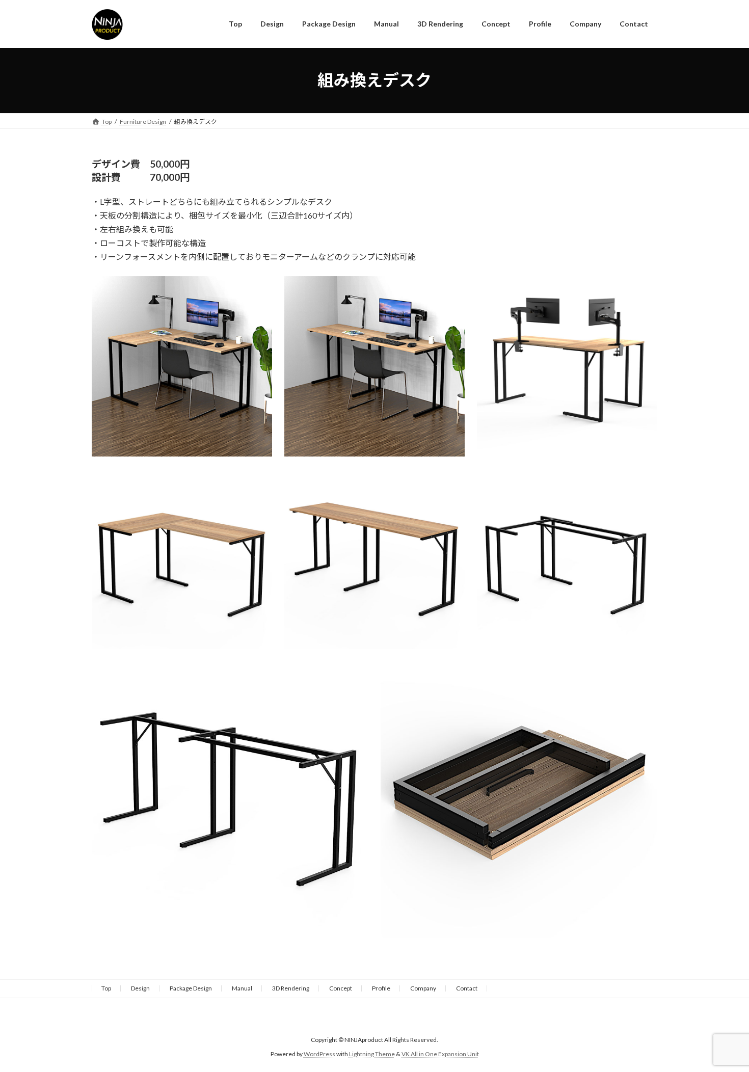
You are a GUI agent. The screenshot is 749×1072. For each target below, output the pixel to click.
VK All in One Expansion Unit (440, 1054)
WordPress (319, 1054)
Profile (381, 988)
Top (106, 988)
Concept (340, 988)
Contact (466, 988)
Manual (242, 988)
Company (423, 988)
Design (140, 988)
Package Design (191, 988)
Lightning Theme (372, 1054)
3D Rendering (290, 988)
